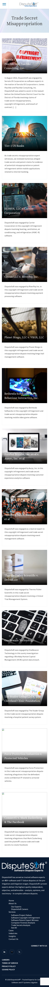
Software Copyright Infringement (25, 917)
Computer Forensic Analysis (23, 922)
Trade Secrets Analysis (20, 925)
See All (14, 927)
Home (11, 900)
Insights (12, 936)
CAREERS (6, 959)
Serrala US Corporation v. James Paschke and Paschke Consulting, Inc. (24, 64)
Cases (11, 930)
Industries (13, 933)
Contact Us (13, 939)
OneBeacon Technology (19, 640)
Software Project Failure (21, 915)
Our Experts (16, 906)
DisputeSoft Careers (19, 909)
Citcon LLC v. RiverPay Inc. (21, 277)
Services (12, 912)
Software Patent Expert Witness (25, 920)
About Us (12, 903)
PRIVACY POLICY (9, 966)
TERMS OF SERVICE (10, 963)
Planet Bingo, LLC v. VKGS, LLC (24, 337)
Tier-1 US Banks (14, 146)
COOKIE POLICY (8, 969)
